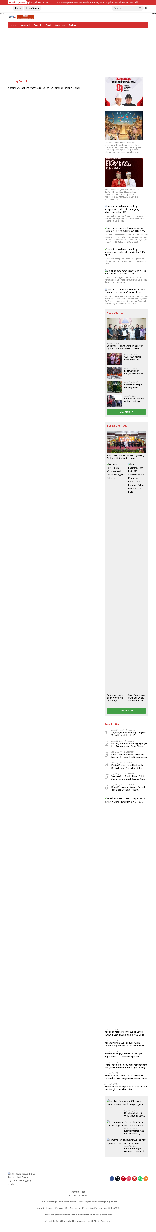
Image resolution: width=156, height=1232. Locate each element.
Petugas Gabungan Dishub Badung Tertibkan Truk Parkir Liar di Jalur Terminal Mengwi (135, 400)
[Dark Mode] (146, 8)
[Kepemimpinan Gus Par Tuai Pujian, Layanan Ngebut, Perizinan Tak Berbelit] (126, 1123)
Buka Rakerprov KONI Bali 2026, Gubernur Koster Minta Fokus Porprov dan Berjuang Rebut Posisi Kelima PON (136, 698)
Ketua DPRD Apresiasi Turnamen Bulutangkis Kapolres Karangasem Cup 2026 (129, 755)
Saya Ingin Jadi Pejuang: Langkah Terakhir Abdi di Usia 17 (128, 734)
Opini (48, 25)
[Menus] (10, 8)
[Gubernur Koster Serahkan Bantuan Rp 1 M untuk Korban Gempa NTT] (126, 329)
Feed (83, 1191)
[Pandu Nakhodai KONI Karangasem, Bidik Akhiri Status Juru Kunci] (126, 442)
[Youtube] (134, 1179)
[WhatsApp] (140, 1179)
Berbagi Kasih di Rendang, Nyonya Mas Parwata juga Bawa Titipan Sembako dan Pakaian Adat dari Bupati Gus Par (129, 745)
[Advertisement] (78, 51)
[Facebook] (112, 1179)
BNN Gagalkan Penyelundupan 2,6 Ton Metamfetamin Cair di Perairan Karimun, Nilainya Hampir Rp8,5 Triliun (134, 372)
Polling (72, 25)
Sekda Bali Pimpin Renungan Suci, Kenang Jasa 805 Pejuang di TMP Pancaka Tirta (133, 386)
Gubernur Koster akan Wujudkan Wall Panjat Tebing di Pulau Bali (115, 698)
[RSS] (145, 1179)
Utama (13, 25)
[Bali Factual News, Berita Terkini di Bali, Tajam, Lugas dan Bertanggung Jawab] (21, 16)
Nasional (25, 25)
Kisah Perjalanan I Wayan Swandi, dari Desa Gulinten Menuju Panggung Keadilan (128, 788)
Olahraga (60, 25)
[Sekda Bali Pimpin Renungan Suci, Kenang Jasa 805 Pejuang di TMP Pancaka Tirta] (114, 387)
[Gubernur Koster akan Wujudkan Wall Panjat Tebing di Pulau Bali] (116, 577)
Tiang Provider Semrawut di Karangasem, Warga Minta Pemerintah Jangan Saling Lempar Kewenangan (126, 1066)
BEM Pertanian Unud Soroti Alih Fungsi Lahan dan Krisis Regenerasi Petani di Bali (126, 1077)
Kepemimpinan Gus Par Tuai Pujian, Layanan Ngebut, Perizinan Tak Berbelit (78, 2)
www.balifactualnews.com (77, 1221)
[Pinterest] (123, 1179)
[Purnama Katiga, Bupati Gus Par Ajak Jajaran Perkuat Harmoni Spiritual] (126, 1141)
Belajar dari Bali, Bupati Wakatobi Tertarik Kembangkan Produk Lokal (126, 1088)
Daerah (37, 25)
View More (125, 412)
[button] (141, 8)
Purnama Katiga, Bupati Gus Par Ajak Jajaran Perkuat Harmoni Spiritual (123, 1055)
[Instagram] (128, 1179)
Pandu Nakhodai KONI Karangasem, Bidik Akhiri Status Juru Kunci (125, 457)
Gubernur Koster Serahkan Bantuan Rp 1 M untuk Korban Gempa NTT (125, 347)
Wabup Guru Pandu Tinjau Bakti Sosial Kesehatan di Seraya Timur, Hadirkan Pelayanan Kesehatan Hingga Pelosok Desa (128, 777)
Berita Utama (32, 8)
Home (18, 8)
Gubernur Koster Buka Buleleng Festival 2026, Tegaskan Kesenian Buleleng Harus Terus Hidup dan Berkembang (134, 358)
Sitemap (75, 1191)
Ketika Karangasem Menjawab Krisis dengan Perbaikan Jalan (127, 766)
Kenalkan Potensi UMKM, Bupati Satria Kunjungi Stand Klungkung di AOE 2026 (124, 1033)
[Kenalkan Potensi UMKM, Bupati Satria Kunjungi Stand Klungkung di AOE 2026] (126, 911)
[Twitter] (117, 1179)
